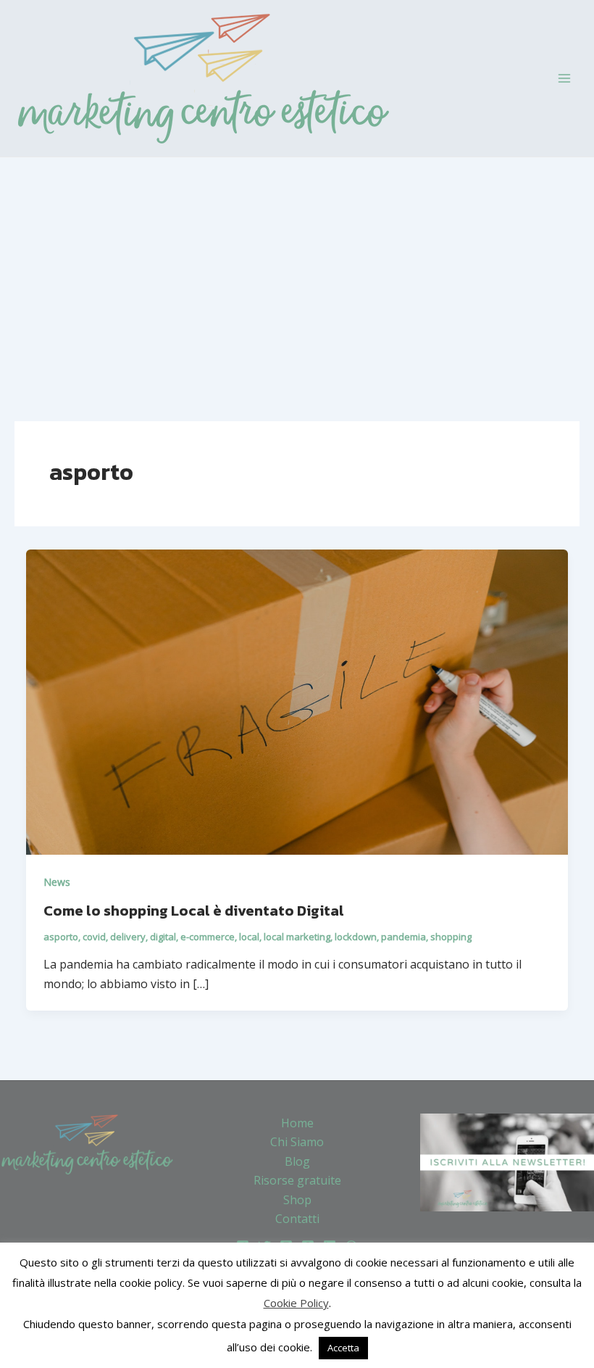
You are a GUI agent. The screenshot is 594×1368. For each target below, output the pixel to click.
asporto (60, 936)
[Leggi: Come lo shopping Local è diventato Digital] (297, 700)
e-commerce (207, 936)
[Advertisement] (297, 266)
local (249, 936)
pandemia (403, 936)
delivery (128, 936)
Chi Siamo (297, 1142)
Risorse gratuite (297, 1180)
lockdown (356, 936)
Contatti (297, 1219)
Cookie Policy (296, 1303)
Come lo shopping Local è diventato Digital (193, 910)
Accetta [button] (343, 1347)
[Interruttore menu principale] (564, 78)
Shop (297, 1200)
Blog (297, 1161)
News (56, 882)
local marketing (297, 936)
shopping (451, 936)
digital (163, 936)
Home (297, 1123)
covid (94, 936)
